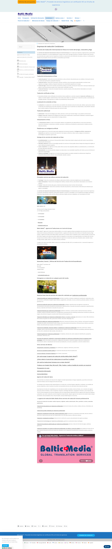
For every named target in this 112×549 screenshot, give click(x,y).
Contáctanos (19, 52)
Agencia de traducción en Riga (23, 54)
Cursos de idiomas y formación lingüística (46, 353)
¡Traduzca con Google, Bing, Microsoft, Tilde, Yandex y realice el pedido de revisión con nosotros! (64, 365)
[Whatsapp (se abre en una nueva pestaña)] (56, 9)
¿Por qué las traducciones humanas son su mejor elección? (53, 362)
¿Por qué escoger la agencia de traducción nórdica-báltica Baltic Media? (57, 356)
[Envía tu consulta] (30, 47)
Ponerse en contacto (86, 535)
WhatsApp (40, 222)
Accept (5, 545)
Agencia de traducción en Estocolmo (24, 57)
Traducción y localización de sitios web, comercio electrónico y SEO (52, 413)
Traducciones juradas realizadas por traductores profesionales (51, 410)
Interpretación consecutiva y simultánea (46, 347)
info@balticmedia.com (43, 225)
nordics (39, 275)
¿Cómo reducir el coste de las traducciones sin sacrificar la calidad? (55, 359)
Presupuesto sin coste (43, 368)
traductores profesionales (79, 295)
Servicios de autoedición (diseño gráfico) (46, 350)
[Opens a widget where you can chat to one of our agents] (107, 546)
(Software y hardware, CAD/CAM (68, 317)
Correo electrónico (42, 374)
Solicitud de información (44, 371)
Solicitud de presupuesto (27, 2)
